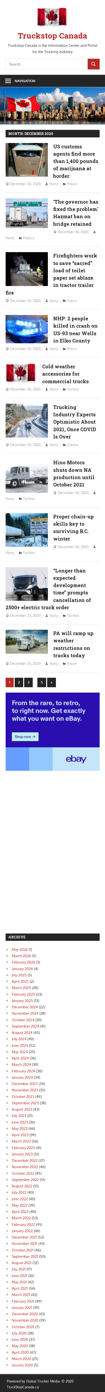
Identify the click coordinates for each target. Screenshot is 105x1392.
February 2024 (23, 1071)
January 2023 (22, 1154)
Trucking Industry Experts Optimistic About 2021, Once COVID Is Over (74, 422)
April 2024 (20, 1058)
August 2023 (22, 1109)
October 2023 (23, 1096)
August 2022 (22, 1186)
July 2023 (19, 1115)
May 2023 (20, 1128)
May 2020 (20, 1346)
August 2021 (22, 1262)
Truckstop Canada (52, 35)
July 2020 (19, 1333)
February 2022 (23, 1224)
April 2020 (20, 1352)
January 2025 (22, 1000)
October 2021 (22, 1250)
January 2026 (22, 968)
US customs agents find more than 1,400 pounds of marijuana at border (75, 161)
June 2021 (19, 1275)
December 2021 (24, 1237)
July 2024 (19, 1039)
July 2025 (19, 975)
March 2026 (21, 955)
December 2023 (25, 1083)
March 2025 (21, 987)
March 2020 (21, 1358)
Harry (54, 184)
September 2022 (25, 1179)
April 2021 (20, 1288)
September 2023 (25, 1103)
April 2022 (20, 1211)
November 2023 (25, 1090)
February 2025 (23, 994)
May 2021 (19, 1282)
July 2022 (19, 1192)
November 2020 (25, 1320)
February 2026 (23, 962)
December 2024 (25, 1007)
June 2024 (20, 1045)
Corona (72, 445)
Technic (73, 389)
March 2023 (21, 1141)
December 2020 (25, 1314)
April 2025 (20, 981)
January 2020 (22, 1365)
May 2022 (20, 1205)
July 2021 (19, 1269)
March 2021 (21, 1294)
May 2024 (20, 1051)
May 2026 (20, 949)
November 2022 (25, 1166)
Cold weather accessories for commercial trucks (65, 373)
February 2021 (23, 1301)
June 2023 (20, 1122)
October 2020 (23, 1327)
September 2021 (25, 1256)
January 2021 (22, 1307)
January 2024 (22, 1077)
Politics (28, 238)
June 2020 (20, 1339)
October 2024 (23, 1020)
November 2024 (25, 1013)
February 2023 (23, 1147)
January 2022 (22, 1231)
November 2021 (24, 1243)
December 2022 (25, 1160)
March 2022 (21, 1218)
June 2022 (20, 1199)
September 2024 (25, 1026)
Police (72, 184)
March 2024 (21, 1064)
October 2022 (23, 1173)
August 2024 (22, 1032)
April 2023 (20, 1135)
